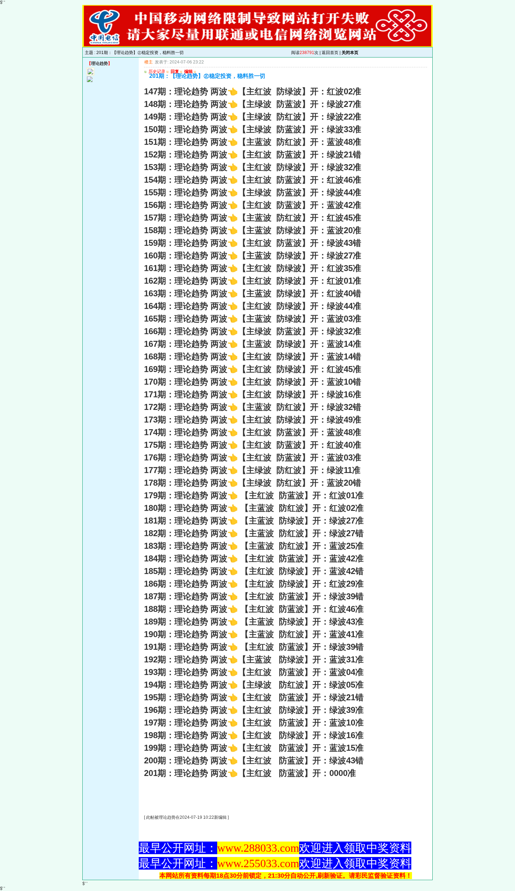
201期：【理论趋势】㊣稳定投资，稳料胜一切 (140, 52)
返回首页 (330, 52)
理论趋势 (99, 63)
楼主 (148, 62)
